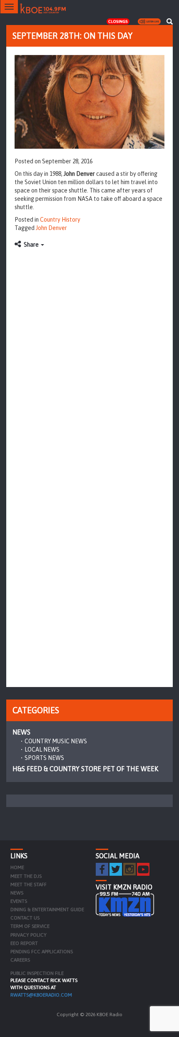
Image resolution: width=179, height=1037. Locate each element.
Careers (20, 960)
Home (17, 867)
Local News (42, 749)
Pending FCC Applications (41, 952)
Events (18, 901)
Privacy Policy (28, 935)
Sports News (44, 758)
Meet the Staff (28, 884)
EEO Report (24, 943)
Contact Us (25, 918)
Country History (60, 219)
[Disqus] (89, 357)
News (21, 732)
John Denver (51, 228)
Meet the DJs (26, 876)
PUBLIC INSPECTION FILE (37, 973)
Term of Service (30, 926)
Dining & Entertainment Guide (47, 909)
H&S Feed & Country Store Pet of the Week (85, 768)
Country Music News (56, 741)
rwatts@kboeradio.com (41, 995)
